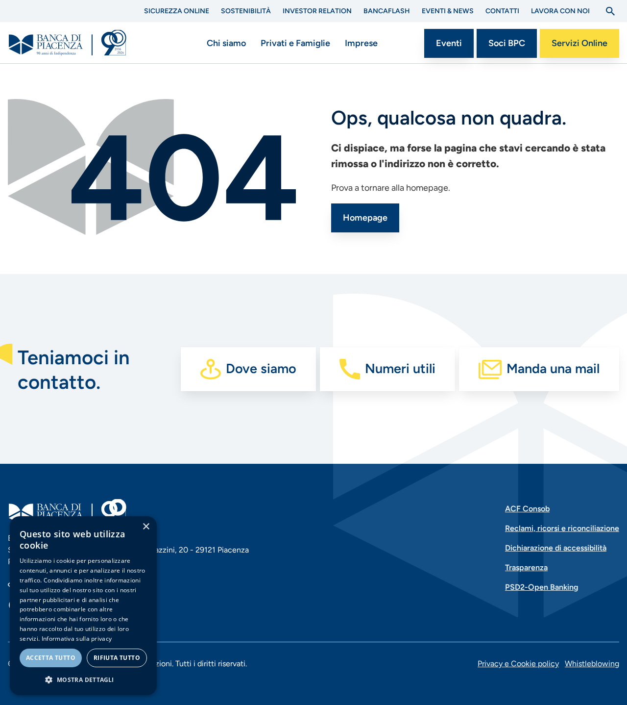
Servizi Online (579, 43)
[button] (83, 679)
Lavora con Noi (560, 11)
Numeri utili (400, 368)
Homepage (365, 217)
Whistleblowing (592, 663)
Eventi (449, 43)
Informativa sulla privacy (77, 638)
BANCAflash (386, 11)
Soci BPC (506, 43)
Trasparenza (526, 567)
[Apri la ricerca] (610, 11)
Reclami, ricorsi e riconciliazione (562, 528)
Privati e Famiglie (295, 43)
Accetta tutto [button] (50, 658)
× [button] (145, 526)
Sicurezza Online (176, 11)
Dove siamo (261, 368)
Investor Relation (317, 11)
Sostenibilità (246, 11)
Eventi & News (448, 11)
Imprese (361, 43)
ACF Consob (527, 508)
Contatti (502, 11)
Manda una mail (553, 368)
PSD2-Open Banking (542, 587)
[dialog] (83, 605)
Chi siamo (226, 43)
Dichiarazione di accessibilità (555, 548)
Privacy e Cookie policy (518, 663)
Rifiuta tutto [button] (117, 658)
